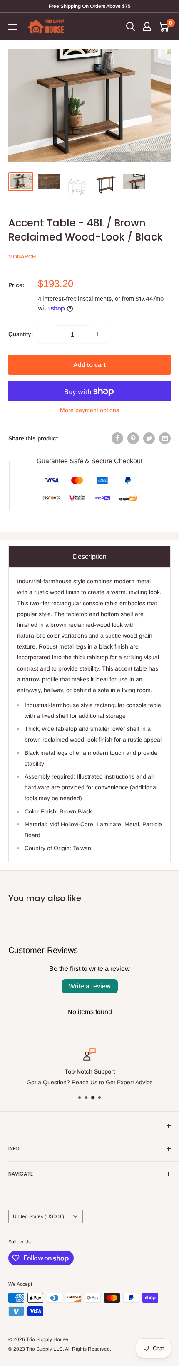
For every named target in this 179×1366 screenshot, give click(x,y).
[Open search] (130, 26)
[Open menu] (12, 27)
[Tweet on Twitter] (149, 438)
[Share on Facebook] (117, 438)
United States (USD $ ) (38, 1216)
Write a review (90, 986)
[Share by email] (165, 438)
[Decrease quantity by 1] (47, 334)
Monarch (22, 256)
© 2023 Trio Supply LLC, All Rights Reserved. (59, 1349)
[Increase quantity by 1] (98, 334)
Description (90, 556)
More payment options (89, 410)
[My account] (147, 26)
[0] (164, 27)
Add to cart (89, 364)
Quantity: (20, 334)
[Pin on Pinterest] (133, 438)
